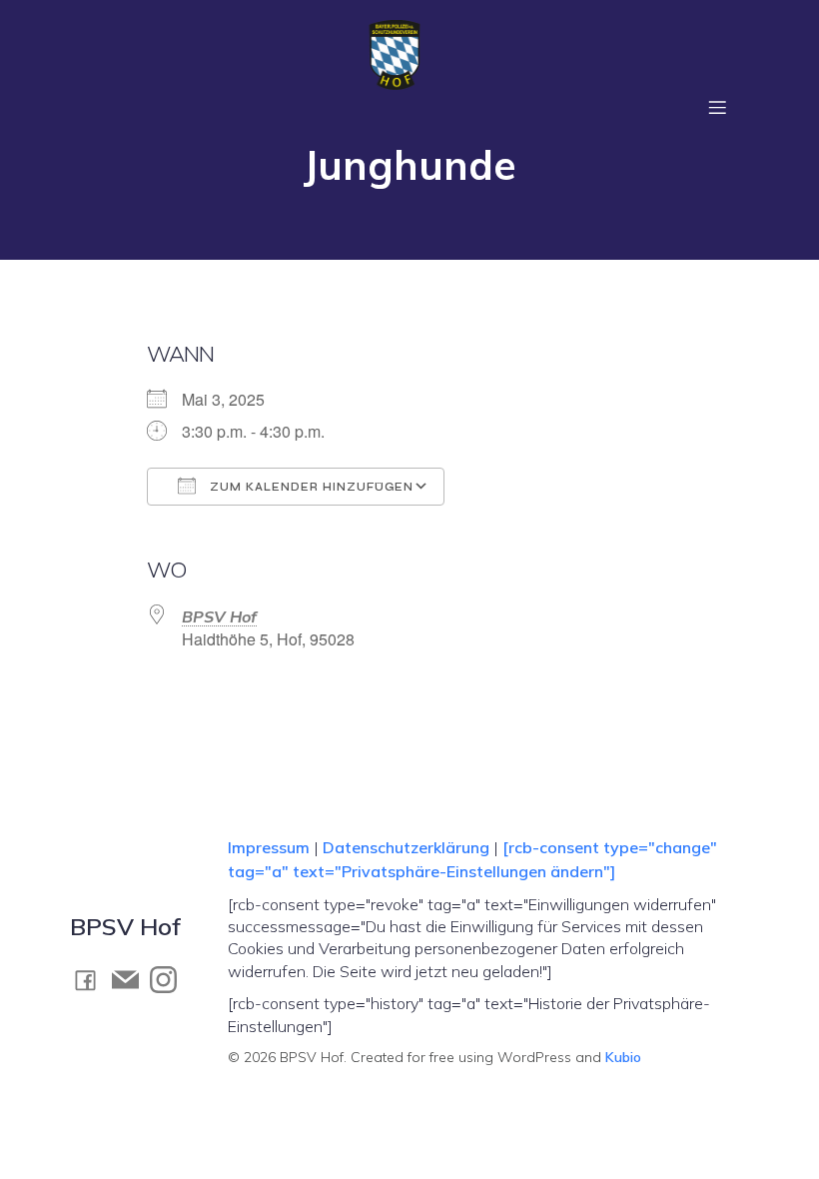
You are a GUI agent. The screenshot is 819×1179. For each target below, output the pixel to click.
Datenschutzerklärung (406, 847)
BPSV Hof (219, 616)
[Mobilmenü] (717, 107)
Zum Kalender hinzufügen (309, 487)
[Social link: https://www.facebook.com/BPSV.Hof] (91, 979)
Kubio (623, 1057)
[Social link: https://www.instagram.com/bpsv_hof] (169, 979)
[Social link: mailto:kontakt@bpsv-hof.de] (131, 979)
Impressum (271, 847)
